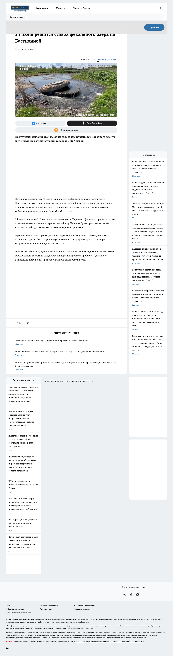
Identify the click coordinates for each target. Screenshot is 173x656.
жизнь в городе (25, 48)
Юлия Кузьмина (107, 59)
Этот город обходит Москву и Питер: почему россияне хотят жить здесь (51, 342)
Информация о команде (15, 609)
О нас (8, 606)
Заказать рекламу (18, 17)
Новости (60, 8)
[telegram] (28, 323)
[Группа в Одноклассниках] (66, 130)
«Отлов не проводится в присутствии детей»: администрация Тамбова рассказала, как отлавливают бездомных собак (65, 365)
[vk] (19, 323)
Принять (154, 27)
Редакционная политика (49, 606)
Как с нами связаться (82, 609)
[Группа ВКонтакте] (40, 123)
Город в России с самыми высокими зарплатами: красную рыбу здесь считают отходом (59, 353)
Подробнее (89, 628)
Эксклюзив (42, 8)
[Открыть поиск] (159, 8)
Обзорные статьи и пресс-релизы (18, 612)
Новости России (82, 8)
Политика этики (46, 609)
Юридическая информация (84, 606)
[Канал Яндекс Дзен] (92, 123)
